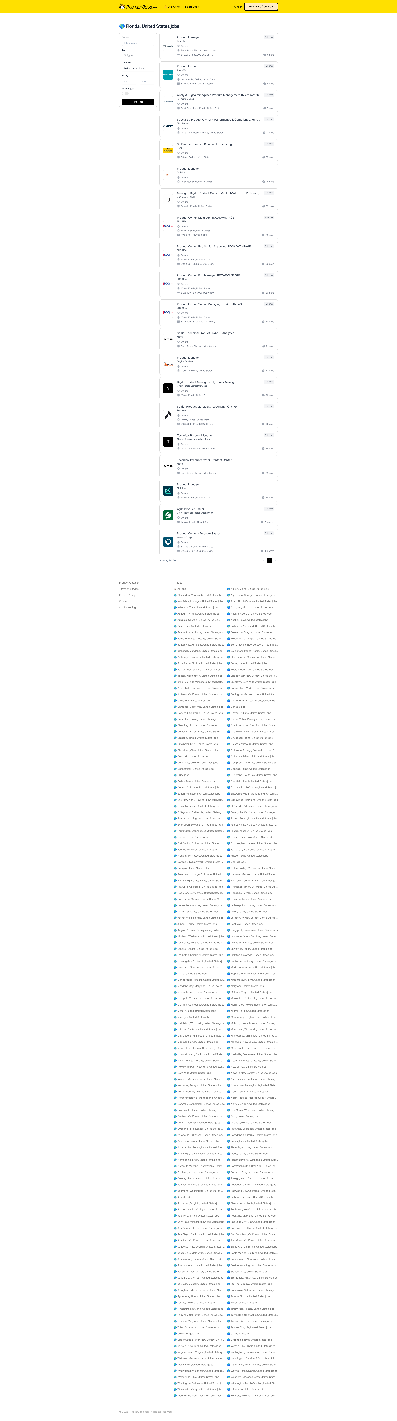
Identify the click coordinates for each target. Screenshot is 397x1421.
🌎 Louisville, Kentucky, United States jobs (251, 961)
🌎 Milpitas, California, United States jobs (197, 1029)
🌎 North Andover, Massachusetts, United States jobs (199, 1091)
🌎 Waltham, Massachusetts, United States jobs (199, 1358)
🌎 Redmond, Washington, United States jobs (199, 1190)
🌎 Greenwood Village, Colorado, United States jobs (199, 874)
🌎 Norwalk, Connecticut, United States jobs (199, 1103)
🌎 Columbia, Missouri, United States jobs (251, 756)
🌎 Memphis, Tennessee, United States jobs (199, 998)
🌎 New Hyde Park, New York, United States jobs (199, 1066)
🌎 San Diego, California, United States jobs (199, 1234)
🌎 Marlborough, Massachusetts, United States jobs (199, 979)
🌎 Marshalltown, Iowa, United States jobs (251, 979)
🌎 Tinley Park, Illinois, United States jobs (250, 1308)
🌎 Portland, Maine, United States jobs (196, 1172)
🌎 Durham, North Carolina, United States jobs (252, 787)
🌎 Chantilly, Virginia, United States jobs (197, 725)
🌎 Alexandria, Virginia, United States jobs (198, 595)
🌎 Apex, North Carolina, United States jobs (252, 601)
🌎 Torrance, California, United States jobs (198, 1314)
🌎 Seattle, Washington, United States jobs (251, 1265)
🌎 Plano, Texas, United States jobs (247, 1153)
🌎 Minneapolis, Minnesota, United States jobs (199, 1035)
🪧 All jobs (180, 588)
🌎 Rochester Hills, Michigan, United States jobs (199, 1209)
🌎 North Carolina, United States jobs (248, 1091)
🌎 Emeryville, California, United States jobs (252, 812)
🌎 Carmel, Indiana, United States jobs (249, 712)
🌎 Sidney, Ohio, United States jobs (247, 1271)
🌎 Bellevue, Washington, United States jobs (252, 638)
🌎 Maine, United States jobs (190, 973)
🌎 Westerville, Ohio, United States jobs (196, 1376)
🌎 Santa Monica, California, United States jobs (252, 1252)
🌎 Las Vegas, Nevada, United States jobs (198, 942)
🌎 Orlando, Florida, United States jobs (249, 1122)
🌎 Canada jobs (236, 706)
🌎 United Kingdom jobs (188, 1333)
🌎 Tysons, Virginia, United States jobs (249, 1327)
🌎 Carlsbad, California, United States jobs (198, 712)
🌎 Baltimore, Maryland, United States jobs (251, 626)
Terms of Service (129, 588)
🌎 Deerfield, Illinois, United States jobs (249, 781)
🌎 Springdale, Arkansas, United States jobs (252, 1277)
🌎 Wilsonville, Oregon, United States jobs (198, 1389)
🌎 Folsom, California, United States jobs (250, 837)
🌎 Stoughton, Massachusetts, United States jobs (199, 1290)
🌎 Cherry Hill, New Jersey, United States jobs (252, 731)
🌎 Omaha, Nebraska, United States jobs (197, 1122)
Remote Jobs (191, 6)
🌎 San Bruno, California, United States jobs (252, 1228)
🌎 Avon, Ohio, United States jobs (193, 626)
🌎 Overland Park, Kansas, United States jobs (199, 1128)
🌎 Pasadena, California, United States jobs (252, 1134)
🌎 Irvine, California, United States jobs (196, 911)
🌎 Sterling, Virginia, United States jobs (249, 1283)
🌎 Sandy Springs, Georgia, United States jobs (199, 1246)
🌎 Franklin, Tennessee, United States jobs (198, 855)
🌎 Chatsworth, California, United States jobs (199, 731)
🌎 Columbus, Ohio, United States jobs (196, 762)
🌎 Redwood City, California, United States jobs (252, 1190)
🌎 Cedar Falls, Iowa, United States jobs (196, 719)
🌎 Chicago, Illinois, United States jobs (196, 737)
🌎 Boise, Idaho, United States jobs (247, 663)
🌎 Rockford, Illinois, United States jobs (196, 1215)
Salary (125, 75)
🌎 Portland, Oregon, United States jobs (250, 1172)
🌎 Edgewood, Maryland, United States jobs (252, 799)
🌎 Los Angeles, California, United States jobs (199, 961)
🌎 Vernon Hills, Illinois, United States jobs (251, 1345)
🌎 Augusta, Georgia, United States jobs (197, 619)
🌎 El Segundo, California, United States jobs (199, 812)
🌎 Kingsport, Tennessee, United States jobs (252, 930)
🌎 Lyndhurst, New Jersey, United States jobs (199, 967)
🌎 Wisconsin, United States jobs (246, 1389)
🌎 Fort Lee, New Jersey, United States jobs (252, 843)
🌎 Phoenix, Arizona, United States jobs (249, 1147)
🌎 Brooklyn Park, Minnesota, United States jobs (199, 681)
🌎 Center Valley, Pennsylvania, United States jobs (252, 719)
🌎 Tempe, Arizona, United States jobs (196, 1302)
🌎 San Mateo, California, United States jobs (252, 1240)
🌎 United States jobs (239, 1333)
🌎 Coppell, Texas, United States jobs (248, 768)
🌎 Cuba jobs (181, 775)
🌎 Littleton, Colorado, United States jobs (250, 954)
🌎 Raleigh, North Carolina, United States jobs (252, 1178)
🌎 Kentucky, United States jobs (245, 923)
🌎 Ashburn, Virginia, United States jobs (196, 613)
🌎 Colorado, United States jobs (192, 756)
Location (126, 62)
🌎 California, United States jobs (192, 700)
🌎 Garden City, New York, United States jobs (199, 861)
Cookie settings (128, 607)
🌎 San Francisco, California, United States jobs (252, 1234)
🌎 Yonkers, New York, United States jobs (251, 1395)
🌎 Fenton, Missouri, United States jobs (249, 830)
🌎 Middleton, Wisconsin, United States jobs (199, 1023)
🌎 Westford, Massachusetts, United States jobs (252, 1376)
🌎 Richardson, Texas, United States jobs (250, 1197)
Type (124, 50)
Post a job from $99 (261, 6)
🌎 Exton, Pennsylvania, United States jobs (198, 824)
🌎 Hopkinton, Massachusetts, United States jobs (199, 899)
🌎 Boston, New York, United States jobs (250, 669)
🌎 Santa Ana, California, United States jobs (252, 1246)
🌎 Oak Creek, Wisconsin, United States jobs (252, 1110)
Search (125, 37)
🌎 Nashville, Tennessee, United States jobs (252, 1054)
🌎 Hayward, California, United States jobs (198, 886)
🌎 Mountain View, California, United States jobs (199, 1054)
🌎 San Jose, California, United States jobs (198, 1240)
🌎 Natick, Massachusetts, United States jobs (199, 1060)
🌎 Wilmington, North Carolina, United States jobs (252, 1383)
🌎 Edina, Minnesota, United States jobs (196, 806)
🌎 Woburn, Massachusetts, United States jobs (199, 1395)
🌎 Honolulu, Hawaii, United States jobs (249, 892)
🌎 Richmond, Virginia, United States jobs (197, 1203)
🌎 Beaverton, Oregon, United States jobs (251, 632)
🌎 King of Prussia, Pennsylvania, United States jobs (199, 930)
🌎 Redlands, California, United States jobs (251, 1184)
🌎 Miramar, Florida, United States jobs (196, 1041)
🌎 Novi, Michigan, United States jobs (248, 1103)
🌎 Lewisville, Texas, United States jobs (249, 948)
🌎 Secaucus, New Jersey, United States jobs (199, 1271)
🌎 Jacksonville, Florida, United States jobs (198, 917)
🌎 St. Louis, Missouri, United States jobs (197, 1283)
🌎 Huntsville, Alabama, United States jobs (198, 905)
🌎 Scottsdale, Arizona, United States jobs (198, 1265)
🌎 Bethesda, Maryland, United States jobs (198, 650)
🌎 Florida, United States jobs (191, 837)
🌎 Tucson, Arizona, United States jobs (249, 1321)
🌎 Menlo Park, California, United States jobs (252, 998)
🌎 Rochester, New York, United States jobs (252, 1209)
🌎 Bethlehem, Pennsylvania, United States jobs (252, 650)
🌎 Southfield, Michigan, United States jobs (198, 1277)
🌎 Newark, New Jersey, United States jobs (252, 1072)
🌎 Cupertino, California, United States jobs (252, 775)
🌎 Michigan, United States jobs (192, 1017)
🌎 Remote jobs (183, 1197)
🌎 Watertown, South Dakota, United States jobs (252, 1364)
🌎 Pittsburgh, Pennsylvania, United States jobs (199, 1153)
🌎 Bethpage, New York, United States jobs (198, 657)
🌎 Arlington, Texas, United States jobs (196, 607)
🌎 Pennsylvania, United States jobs (247, 1141)
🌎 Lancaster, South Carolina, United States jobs (252, 936)
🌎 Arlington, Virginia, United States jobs (250, 607)
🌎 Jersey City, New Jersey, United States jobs (252, 917)
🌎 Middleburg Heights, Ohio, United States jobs (252, 1017)
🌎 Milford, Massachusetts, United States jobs (252, 1023)
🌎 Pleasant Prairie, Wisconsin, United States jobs (252, 1159)
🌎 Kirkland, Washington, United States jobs (199, 936)
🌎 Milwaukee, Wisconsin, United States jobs (252, 1029)
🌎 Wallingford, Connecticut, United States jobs (252, 1352)
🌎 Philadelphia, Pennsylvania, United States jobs (199, 1147)
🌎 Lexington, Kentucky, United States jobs (198, 954)
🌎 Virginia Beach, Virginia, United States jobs (199, 1352)
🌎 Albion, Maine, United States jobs (248, 588)
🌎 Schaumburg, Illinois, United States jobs (198, 1259)
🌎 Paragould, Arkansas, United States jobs (198, 1134)
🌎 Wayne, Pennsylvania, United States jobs (252, 1370)
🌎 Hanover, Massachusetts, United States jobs (252, 874)
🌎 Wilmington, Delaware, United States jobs (199, 1383)
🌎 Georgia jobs (236, 861)
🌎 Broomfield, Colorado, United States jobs (199, 688)
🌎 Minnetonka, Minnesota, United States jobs (252, 1035)
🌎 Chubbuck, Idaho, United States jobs (250, 737)
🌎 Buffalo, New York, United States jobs (250, 688)
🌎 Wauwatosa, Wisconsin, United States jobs (199, 1370)
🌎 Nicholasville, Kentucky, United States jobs (252, 1079)
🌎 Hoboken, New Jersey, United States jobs (199, 892)
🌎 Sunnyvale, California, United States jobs (252, 1290)
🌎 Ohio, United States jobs (242, 1116)
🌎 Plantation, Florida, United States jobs (197, 1159)
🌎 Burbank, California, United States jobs (198, 694)
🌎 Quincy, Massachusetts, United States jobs (199, 1178)
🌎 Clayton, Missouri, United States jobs (250, 743)
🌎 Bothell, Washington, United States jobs (198, 675)
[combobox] (138, 68)
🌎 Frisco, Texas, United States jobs (247, 855)
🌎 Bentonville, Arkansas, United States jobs (199, 644)
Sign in (238, 6)
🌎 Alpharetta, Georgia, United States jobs (251, 595)
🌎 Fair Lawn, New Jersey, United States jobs (252, 824)
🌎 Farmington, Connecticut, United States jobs (199, 830)
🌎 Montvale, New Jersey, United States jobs (252, 1041)
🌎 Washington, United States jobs (193, 1364)
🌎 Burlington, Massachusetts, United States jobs (252, 694)
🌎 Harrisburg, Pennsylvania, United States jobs (199, 880)
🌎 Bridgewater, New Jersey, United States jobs (252, 675)
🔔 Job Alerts (172, 6)
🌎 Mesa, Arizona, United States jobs (195, 1010)
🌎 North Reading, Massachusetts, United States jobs (252, 1097)
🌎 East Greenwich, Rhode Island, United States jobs (252, 793)
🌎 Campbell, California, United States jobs (198, 706)
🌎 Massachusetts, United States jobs (195, 992)
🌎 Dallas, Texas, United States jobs (194, 781)
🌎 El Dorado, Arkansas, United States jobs (252, 806)
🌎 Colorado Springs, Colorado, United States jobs (252, 750)
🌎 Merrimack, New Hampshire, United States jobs (252, 1004)
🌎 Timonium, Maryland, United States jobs (198, 1308)
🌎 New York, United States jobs (192, 1072)
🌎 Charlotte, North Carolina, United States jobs (252, 725)
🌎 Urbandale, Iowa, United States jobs (249, 1339)
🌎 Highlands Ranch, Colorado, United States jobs (252, 886)
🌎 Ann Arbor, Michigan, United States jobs (198, 601)
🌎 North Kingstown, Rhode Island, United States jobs (199, 1097)
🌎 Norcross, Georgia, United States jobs (197, 1085)
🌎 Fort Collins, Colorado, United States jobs (199, 843)
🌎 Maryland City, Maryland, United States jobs (199, 986)
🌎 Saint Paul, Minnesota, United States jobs (199, 1221)
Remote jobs (128, 88)
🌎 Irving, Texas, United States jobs (247, 911)
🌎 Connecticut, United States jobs (194, 768)
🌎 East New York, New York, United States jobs (199, 799)
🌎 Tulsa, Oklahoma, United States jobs (196, 1327)
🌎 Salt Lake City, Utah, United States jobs (251, 1221)
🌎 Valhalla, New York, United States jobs (197, 1345)
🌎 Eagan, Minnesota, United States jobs (197, 793)
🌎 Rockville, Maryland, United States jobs (251, 1215)
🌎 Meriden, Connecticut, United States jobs (199, 1004)
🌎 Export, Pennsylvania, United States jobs (252, 818)
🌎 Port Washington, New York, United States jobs (252, 1165)
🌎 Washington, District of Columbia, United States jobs (252, 1358)
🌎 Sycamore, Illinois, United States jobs (197, 1296)
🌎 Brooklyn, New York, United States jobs (251, 681)
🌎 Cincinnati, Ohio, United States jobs (196, 743)
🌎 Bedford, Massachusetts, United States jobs (199, 638)
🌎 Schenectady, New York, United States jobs (252, 1259)
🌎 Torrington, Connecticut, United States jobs (252, 1314)
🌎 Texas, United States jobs (243, 1302)
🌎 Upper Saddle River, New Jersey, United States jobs (199, 1339)
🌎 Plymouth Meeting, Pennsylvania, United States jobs (199, 1165)
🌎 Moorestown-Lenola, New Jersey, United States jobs (199, 1048)
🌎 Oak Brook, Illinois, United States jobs (197, 1110)
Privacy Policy (127, 595)
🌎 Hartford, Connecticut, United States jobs (252, 880)
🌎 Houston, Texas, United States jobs (249, 899)
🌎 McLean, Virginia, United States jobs (249, 992)
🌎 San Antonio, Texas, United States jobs (198, 1228)
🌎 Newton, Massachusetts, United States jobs (199, 1079)
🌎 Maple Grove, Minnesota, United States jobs (252, 973)
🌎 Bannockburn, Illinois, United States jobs (198, 632)
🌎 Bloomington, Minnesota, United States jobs (252, 657)
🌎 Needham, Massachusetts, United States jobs (252, 1060)
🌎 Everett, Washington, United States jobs (198, 818)
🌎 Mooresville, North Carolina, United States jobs (252, 1048)
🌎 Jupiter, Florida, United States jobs (195, 923)
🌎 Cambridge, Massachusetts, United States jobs (252, 700)
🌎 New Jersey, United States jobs (246, 1066)
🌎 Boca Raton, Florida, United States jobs (198, 663)
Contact (123, 601)
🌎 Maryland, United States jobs (245, 986)
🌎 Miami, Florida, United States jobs (248, 1010)
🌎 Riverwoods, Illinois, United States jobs (251, 1203)
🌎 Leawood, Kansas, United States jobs (250, 942)
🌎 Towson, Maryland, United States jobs (197, 1321)
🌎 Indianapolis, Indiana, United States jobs (252, 905)
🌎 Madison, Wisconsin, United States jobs (251, 967)
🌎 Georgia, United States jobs (191, 868)
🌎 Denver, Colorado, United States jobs (197, 787)
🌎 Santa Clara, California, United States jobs (199, 1252)
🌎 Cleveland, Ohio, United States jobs (196, 750)
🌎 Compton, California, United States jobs (251, 762)
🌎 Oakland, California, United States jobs (198, 1116)
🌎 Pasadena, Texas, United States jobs (196, 1141)
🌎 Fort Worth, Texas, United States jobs (197, 849)
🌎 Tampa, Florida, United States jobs (248, 1296)
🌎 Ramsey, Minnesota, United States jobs (198, 1184)
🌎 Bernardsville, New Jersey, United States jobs (252, 644)
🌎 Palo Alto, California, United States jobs (251, 1128)
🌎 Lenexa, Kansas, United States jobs (196, 948)
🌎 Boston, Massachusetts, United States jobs (199, 669)
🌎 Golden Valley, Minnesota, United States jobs (252, 868)
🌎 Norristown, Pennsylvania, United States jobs (252, 1085)
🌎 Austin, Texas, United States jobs (247, 619)
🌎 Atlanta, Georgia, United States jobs (249, 613)
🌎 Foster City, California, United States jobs (252, 849)
